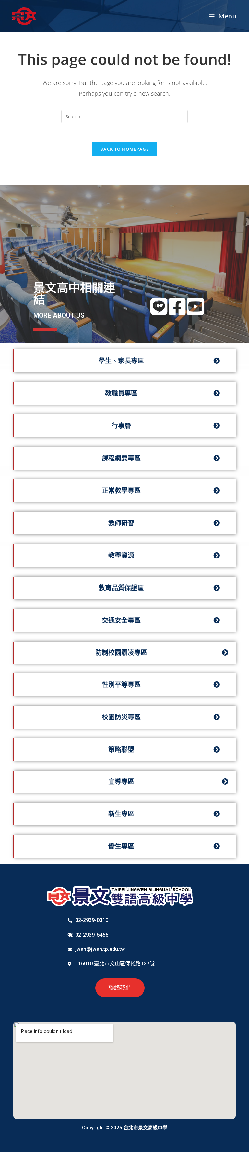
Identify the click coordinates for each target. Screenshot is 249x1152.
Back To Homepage (124, 149)
